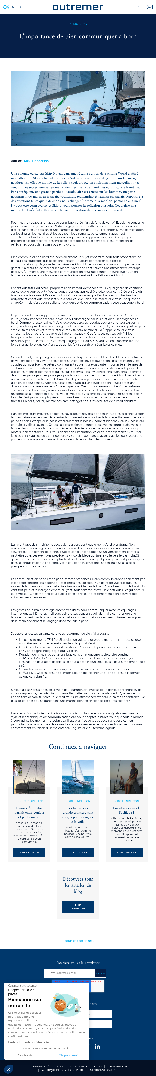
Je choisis (25, 1055)
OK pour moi (68, 1055)
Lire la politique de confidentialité (28, 1042)
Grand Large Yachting (85, 1066)
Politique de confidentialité (63, 1070)
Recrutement (117, 1066)
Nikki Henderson (36, 161)
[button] (8, 1069)
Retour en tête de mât (78, 941)
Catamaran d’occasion (46, 1066)
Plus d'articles (78, 907)
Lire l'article (29, 852)
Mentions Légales (102, 1070)
